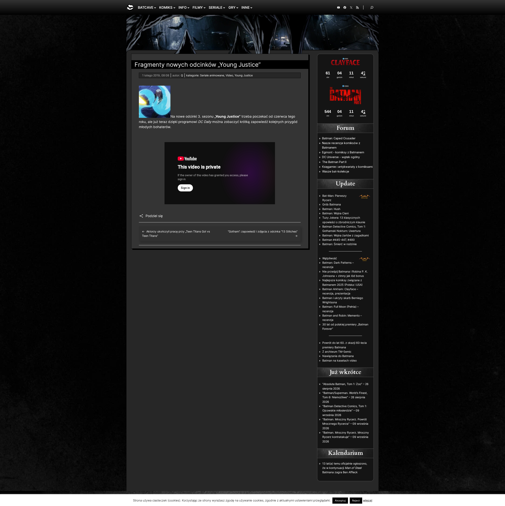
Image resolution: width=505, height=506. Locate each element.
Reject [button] (356, 500)
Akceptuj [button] (340, 500)
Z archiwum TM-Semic (336, 351)
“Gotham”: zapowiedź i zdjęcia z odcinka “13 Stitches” (262, 231)
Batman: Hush (331, 209)
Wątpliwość (329, 258)
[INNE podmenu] (251, 7)
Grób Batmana (331, 204)
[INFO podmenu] (188, 7)
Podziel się (154, 216)
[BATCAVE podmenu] (155, 7)
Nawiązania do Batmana (338, 356)
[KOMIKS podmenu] (174, 7)
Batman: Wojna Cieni (335, 213)
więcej (367, 500)
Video (229, 75)
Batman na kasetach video (339, 360)
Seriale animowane (212, 75)
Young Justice (244, 75)
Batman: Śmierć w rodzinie (339, 244)
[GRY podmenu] (237, 7)
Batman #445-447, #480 (338, 239)
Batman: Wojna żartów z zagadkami (345, 235)
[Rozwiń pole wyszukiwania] (372, 7)
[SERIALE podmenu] (224, 7)
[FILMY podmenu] (205, 7)
